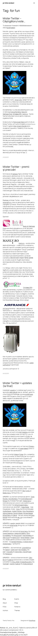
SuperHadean (23, 448)
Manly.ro (21, 243)
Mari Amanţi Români (20, 126)
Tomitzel (5, 564)
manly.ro (25, 114)
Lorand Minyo (26, 548)
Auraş (21, 463)
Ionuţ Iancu (24, 531)
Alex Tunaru (26, 491)
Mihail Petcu (7, 515)
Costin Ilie (14, 550)
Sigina (7, 550)
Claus (32, 538)
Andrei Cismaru (17, 511)
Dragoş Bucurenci (26, 562)
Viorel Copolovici (8, 533)
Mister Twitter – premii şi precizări (16, 168)
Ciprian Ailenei (18, 513)
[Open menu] (34, 3)
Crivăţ (28, 436)
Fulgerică (10, 560)
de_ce (20, 517)
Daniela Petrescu (17, 542)
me (4, 552)
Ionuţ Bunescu (13, 499)
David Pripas (27, 552)
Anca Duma (17, 535)
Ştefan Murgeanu (20, 533)
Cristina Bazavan (26, 499)
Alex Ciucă (6, 538)
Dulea (21, 454)
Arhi (15, 438)
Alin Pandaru (23, 550)
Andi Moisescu (27, 535)
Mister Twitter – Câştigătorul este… (14, 20)
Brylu (18, 509)
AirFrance (6, 309)
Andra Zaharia (27, 564)
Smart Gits (18, 100)
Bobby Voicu (7, 493)
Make (16, 454)
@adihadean (11, 28)
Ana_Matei (16, 562)
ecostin (12, 390)
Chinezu (31, 446)
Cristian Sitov (27, 542)
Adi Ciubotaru (23, 432)
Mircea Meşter (28, 513)
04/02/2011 (6, 373)
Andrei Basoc (7, 511)
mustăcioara (29, 394)
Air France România (14, 112)
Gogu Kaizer (25, 507)
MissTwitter (14, 525)
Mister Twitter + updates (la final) (17, 384)
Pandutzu (8, 554)
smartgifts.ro (7, 202)
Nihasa (5, 501)
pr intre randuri (8, 3)
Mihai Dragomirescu (21, 505)
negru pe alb (13, 392)
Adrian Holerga (8, 513)
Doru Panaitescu (28, 511)
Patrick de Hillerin (19, 122)
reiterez (15, 174)
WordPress (32, 620)
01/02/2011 (6, 568)
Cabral (15, 515)
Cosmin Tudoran (15, 564)
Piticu (9, 394)
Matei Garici (27, 501)
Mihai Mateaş (25, 538)
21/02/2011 (6, 157)
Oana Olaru (18, 552)
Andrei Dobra (7, 544)
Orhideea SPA (17, 114)
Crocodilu (9, 552)
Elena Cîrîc (15, 538)
